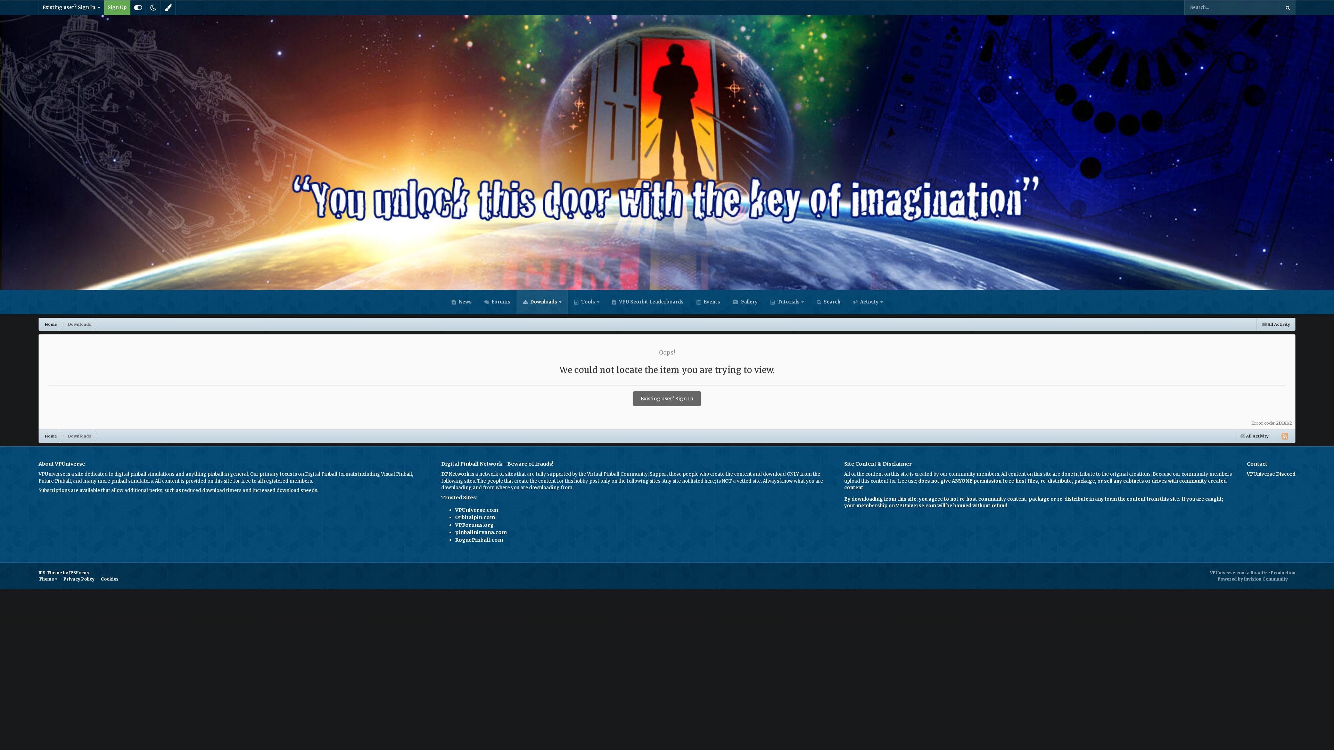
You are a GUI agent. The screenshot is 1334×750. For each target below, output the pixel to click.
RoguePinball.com (479, 540)
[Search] (1288, 7)
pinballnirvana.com (481, 532)
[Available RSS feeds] (1284, 436)
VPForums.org (474, 525)
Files (1266, 7)
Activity (869, 302)
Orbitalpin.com (475, 517)
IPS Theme (50, 572)
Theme (47, 579)
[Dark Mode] (153, 7)
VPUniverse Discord (1271, 474)
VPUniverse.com (476, 510)
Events (711, 302)
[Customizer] (138, 7)
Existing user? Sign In (69, 7)
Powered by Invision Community (1253, 579)
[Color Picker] (168, 7)
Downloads (543, 302)
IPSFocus (79, 572)
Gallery (748, 302)
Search (831, 302)
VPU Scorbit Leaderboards (651, 302)
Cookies (109, 579)
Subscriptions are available (69, 490)
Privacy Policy (79, 579)
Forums (500, 302)
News (465, 302)
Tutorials (788, 302)
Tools (588, 302)
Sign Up (117, 7)
